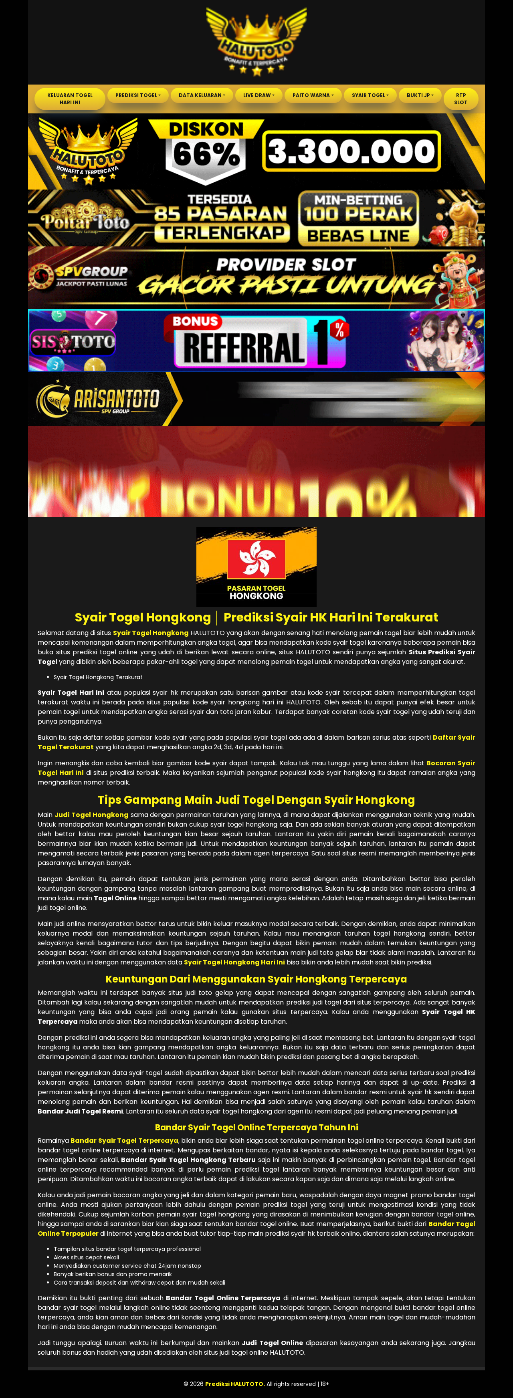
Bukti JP (418, 95)
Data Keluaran (200, 95)
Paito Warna (311, 95)
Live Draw (257, 95)
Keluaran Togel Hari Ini (70, 99)
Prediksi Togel (136, 95)
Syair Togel (368, 95)
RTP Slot (461, 99)
